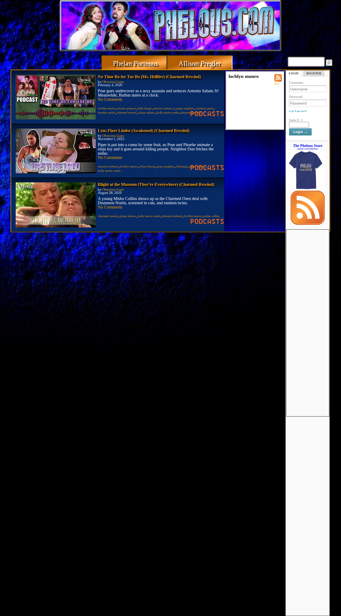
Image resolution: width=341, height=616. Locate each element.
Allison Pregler (199, 63)
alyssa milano (146, 112)
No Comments (110, 99)
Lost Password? (298, 111)
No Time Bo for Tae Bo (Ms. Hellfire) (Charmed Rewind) (149, 76)
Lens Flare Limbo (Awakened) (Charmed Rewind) (143, 130)
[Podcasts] (207, 115)
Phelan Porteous (135, 63)
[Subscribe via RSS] (308, 223)
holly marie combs (168, 112)
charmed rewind (126, 112)
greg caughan (185, 108)
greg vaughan (165, 166)
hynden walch (106, 112)
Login (294, 73)
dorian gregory (126, 108)
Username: (296, 83)
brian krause (147, 166)
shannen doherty (108, 166)
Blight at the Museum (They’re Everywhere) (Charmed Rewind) (156, 184)
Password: (296, 97)
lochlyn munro (107, 108)
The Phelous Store (307, 145)
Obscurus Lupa (113, 82)
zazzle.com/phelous (307, 148)
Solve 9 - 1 (296, 120)
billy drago (145, 108)
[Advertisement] (307, 310)
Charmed (181, 166)
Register (313, 73)
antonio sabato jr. (164, 108)
